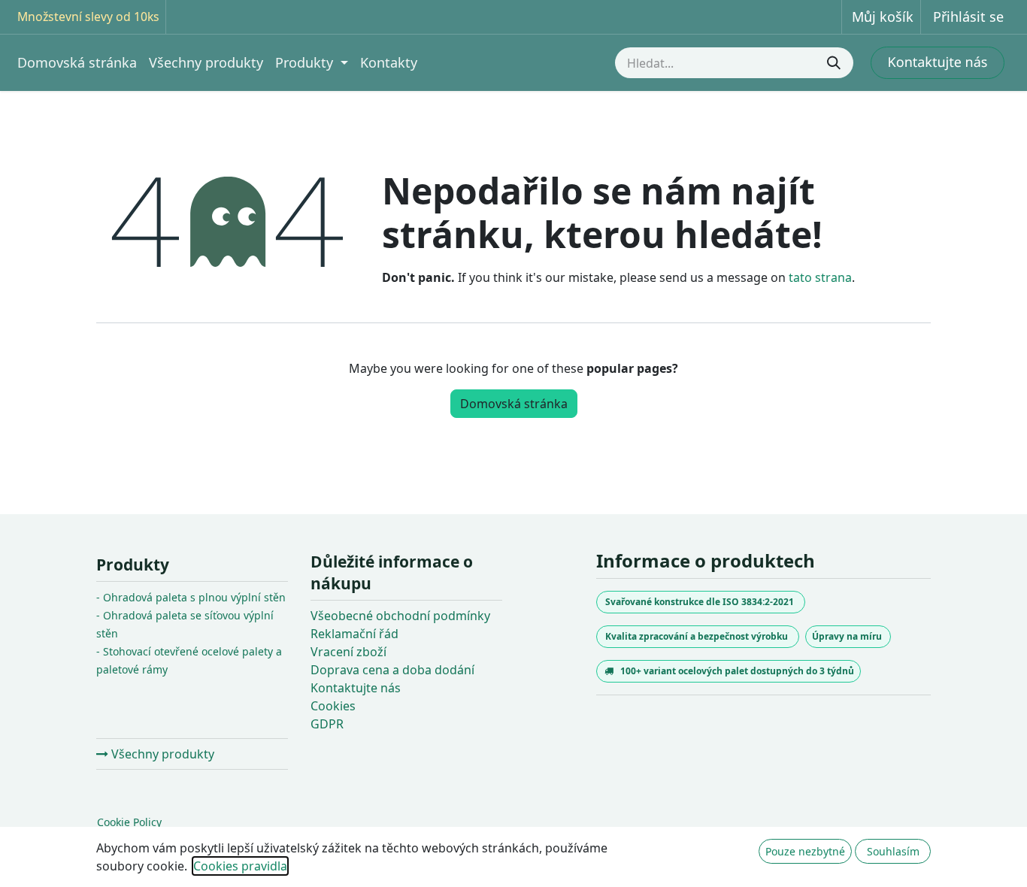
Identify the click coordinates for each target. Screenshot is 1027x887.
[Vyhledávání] (835, 62)
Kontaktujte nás (356, 688)
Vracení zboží (348, 651)
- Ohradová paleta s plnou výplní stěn (191, 597)
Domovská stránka (514, 403)
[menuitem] (77, 63)
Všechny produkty (161, 754)
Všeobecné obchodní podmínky (400, 615)
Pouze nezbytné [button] (805, 851)
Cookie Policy (129, 822)
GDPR (327, 724)
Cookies (333, 706)
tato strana (820, 277)
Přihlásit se (968, 17)
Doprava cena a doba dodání (392, 669)
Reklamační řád (354, 633)
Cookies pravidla (240, 866)
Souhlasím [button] (893, 851)
